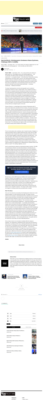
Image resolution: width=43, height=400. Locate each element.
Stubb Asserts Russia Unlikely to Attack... (14, 350)
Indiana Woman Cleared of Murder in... (14, 335)
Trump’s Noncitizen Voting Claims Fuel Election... (16, 330)
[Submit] (28, 23)
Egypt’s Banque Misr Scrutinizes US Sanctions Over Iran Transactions (26, 30)
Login (41, 294)
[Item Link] (34, 331)
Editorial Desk (6, 68)
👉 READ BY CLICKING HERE (21, 171)
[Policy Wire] (21, 19)
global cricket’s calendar (13, 235)
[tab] (13, 327)
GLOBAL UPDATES (7, 56)
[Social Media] (21, 313)
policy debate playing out (16, 232)
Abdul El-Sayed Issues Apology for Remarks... (15, 345)
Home (2, 56)
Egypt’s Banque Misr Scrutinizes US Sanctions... (15, 340)
